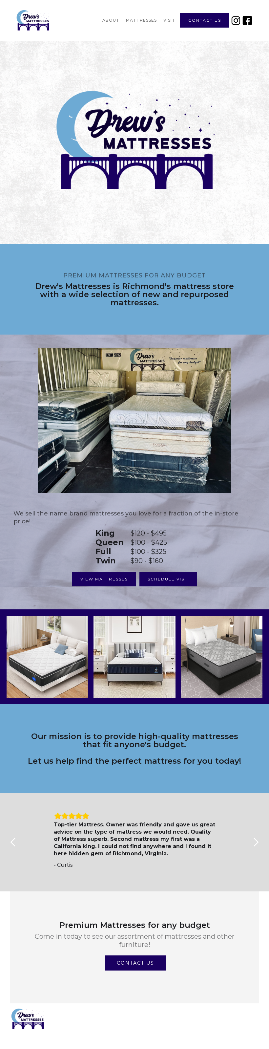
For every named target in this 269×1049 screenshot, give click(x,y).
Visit (169, 20)
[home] (51, 20)
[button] (13, 842)
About (110, 20)
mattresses (141, 20)
